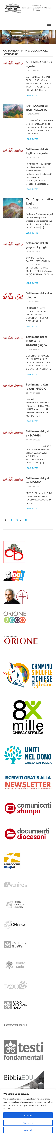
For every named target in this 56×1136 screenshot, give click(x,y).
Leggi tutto (32, 95)
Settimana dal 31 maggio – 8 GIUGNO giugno (36, 341)
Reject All (28, 1130)
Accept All (28, 1115)
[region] (28, 1112)
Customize (28, 1123)
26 (26, 520)
